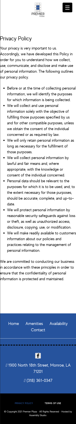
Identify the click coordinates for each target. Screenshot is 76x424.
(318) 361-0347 (38, 380)
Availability (58, 323)
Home (13, 323)
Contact (38, 329)
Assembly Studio (37, 415)
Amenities (34, 323)
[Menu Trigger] (67, 7)
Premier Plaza (38, 10)
